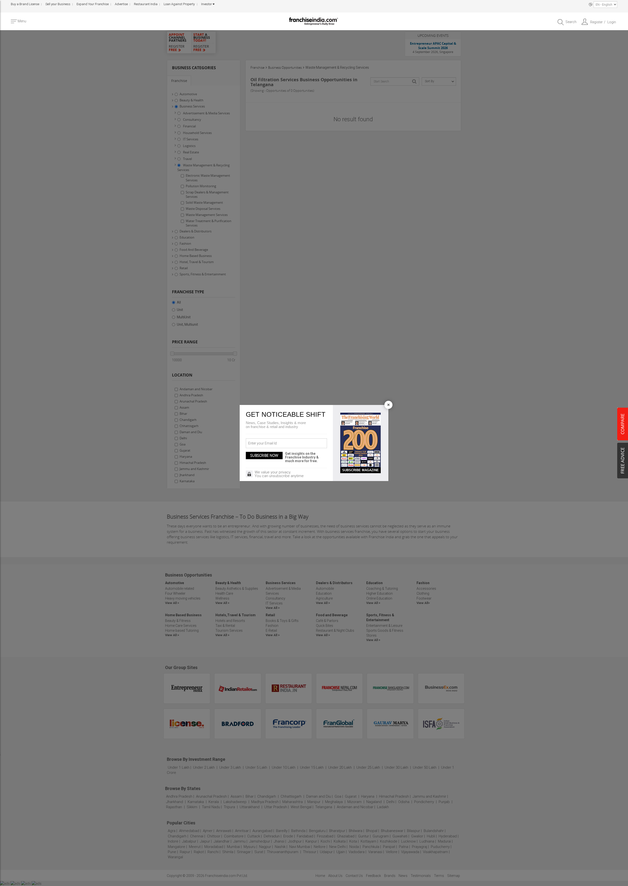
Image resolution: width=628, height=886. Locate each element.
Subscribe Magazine (360, 470)
